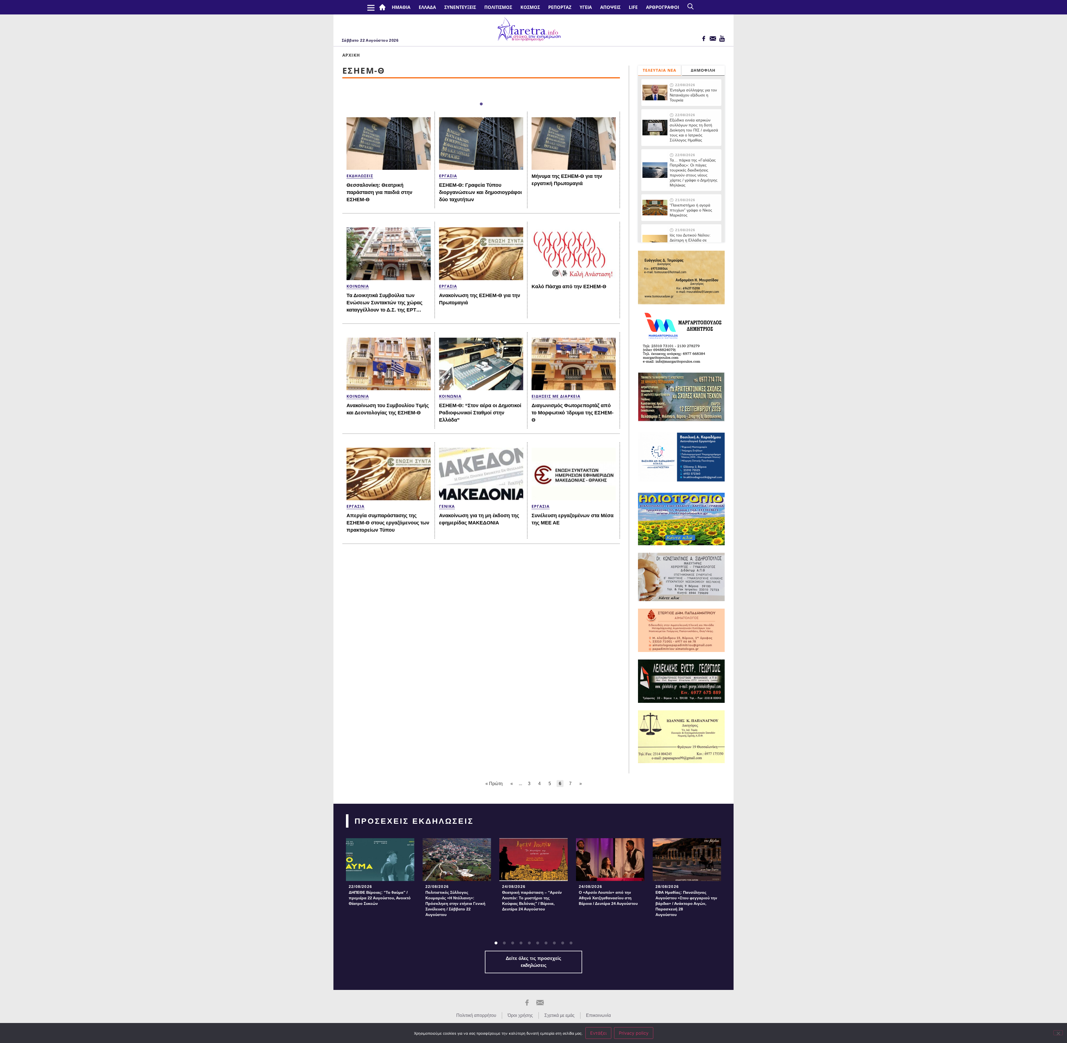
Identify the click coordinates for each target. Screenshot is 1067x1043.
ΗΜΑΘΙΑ (401, 7)
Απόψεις (610, 7)
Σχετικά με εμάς (559, 1015)
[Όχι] (1058, 1032)
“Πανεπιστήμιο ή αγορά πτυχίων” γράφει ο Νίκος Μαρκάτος (691, 210)
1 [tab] (481, 104)
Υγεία (586, 7)
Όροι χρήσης (520, 1015)
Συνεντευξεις (460, 7)
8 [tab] (554, 943)
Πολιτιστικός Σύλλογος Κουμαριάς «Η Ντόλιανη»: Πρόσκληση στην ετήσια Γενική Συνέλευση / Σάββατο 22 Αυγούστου (455, 903)
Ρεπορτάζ (559, 7)
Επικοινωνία (598, 1015)
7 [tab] (546, 943)
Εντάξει (598, 1033)
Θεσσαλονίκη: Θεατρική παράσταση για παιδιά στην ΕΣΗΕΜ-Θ (379, 192)
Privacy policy (634, 1033)
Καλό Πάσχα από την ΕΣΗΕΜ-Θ (569, 286)
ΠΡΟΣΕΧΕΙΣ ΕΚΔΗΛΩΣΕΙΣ (414, 821)
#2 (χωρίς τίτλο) (383, 7)
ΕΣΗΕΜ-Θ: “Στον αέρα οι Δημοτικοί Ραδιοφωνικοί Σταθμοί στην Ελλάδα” (480, 413)
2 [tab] (504, 943)
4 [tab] (521, 943)
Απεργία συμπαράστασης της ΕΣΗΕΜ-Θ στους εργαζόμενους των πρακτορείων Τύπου (387, 523)
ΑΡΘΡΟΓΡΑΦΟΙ (662, 7)
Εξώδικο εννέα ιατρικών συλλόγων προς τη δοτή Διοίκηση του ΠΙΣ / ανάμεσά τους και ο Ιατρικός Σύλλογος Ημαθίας (694, 130)
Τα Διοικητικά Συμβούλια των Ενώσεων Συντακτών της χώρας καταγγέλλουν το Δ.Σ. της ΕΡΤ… (384, 303)
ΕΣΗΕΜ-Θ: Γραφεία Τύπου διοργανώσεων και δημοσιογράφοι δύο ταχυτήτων (480, 192)
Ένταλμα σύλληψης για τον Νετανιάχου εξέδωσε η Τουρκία (693, 95)
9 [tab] (562, 943)
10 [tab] (571, 943)
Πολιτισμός (498, 7)
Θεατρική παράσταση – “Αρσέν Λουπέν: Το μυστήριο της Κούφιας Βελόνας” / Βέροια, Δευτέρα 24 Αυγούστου (532, 900)
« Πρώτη (494, 783)
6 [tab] (537, 943)
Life (633, 7)
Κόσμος (530, 7)
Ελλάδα (427, 7)
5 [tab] (529, 943)
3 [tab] (512, 943)
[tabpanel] (380, 874)
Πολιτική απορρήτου (476, 1015)
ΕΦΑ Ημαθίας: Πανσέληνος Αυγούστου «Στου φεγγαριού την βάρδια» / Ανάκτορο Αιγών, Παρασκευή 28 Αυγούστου (686, 903)
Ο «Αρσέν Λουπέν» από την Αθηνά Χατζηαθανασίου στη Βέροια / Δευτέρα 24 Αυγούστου (608, 898)
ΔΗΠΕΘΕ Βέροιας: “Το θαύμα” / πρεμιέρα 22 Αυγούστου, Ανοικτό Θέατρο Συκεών (380, 898)
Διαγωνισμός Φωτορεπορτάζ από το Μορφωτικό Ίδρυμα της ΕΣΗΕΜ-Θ (573, 413)
